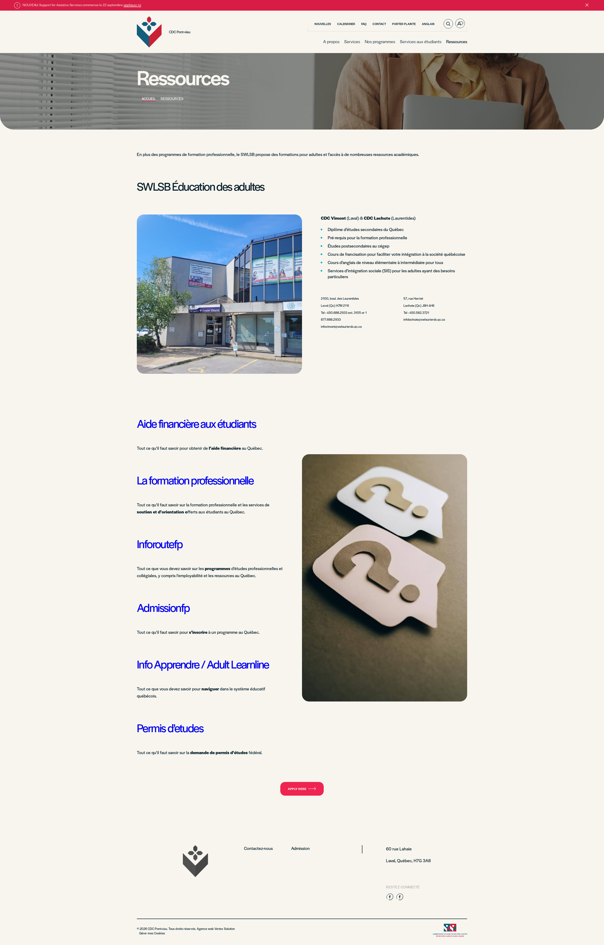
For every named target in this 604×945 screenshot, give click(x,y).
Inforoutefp (159, 543)
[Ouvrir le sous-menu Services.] (359, 42)
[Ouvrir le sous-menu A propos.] (339, 42)
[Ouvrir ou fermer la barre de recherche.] (448, 24)
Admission (300, 848)
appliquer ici (132, 4)
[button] (587, 5)
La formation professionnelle (195, 480)
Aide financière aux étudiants (196, 423)
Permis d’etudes (170, 727)
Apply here (297, 789)
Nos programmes (380, 41)
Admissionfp (163, 607)
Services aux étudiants (420, 41)
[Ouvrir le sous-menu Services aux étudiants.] (441, 42)
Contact (379, 24)
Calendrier (346, 24)
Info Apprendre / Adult (184, 664)
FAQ (363, 24)
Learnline (250, 664)
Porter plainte (404, 24)
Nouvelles (323, 24)
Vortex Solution (224, 928)
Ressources (456, 41)
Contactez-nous (258, 848)
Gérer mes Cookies (152, 933)
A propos (331, 41)
